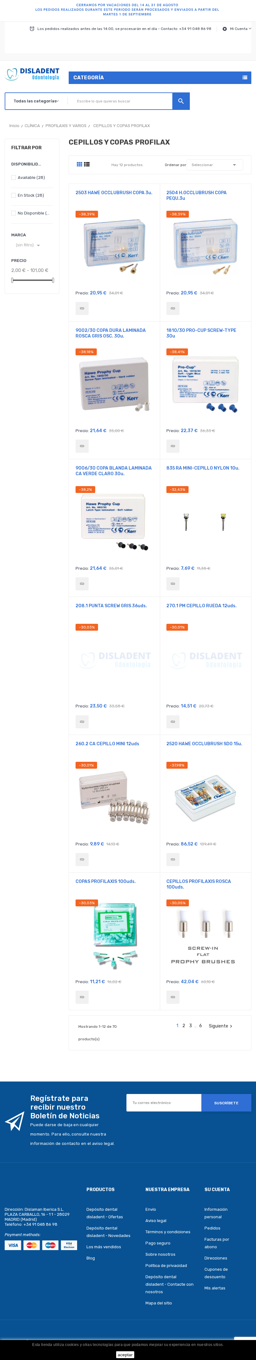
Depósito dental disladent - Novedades (108, 1232)
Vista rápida (114, 248)
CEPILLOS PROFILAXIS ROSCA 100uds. (198, 884)
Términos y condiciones (167, 1231)
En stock (31, 195)
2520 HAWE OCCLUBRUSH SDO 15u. (204, 744)
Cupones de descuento (216, 1273)
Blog (90, 1258)
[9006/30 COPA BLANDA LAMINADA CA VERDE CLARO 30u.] (82, 583)
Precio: (82, 293)
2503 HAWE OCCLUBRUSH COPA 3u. (114, 192)
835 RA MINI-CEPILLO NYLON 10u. (202, 468)
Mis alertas (214, 1288)
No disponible (34, 213)
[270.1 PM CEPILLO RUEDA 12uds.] (173, 721)
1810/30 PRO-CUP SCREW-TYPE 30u (201, 333)
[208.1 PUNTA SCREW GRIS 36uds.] (82, 721)
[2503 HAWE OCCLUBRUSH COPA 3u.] (82, 308)
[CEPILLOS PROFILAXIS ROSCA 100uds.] (173, 997)
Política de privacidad (166, 1265)
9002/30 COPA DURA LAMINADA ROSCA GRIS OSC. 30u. (111, 333)
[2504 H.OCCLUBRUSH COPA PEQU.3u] (173, 308)
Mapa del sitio (158, 1303)
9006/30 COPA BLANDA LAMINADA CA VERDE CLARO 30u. (114, 471)
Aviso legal (155, 1220)
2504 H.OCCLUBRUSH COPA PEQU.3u (196, 195)
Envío (150, 1209)
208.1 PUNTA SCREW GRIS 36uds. (111, 606)
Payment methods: (23, 1234)
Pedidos (212, 1228)
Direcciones (215, 1258)
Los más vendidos (103, 1246)
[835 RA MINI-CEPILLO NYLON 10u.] (173, 583)
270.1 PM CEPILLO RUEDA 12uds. (201, 606)
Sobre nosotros (160, 1254)
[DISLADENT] (128, 11)
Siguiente (221, 1026)
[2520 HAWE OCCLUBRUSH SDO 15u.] (173, 859)
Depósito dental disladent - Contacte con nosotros (169, 1284)
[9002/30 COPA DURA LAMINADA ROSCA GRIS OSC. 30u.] (82, 446)
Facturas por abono (216, 1243)
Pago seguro (157, 1243)
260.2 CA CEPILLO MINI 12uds (107, 744)
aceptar (125, 1354)
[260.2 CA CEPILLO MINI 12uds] (82, 859)
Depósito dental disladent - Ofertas (104, 1213)
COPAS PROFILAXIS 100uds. (106, 881)
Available (31, 177)
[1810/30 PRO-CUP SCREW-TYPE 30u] (173, 446)
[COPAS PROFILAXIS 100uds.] (82, 997)
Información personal (216, 1213)
